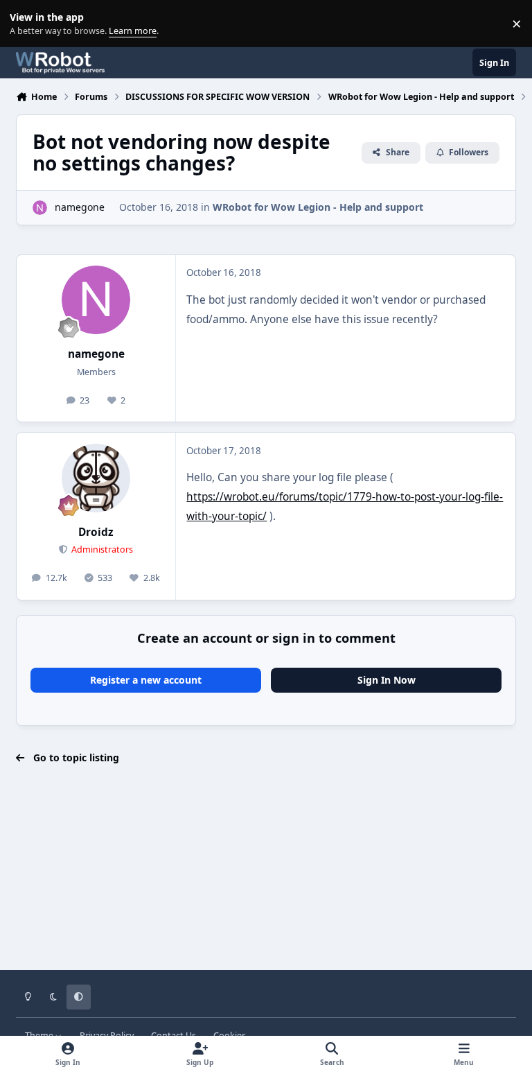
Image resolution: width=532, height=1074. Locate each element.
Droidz (96, 532)
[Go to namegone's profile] (40, 207)
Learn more (26, 24)
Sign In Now (386, 679)
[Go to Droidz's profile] (96, 478)
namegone (80, 207)
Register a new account (146, 679)
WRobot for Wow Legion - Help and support (318, 207)
